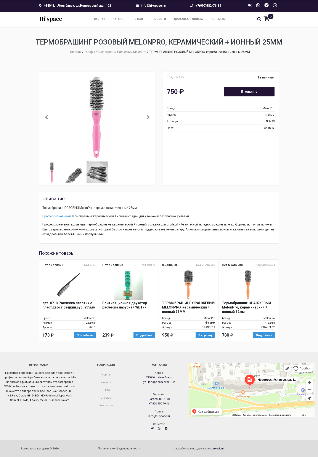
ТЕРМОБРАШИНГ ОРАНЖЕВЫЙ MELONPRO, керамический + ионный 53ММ (188, 307)
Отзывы (106, 397)
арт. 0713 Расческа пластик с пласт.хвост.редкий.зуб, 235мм (68, 305)
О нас (139, 19)
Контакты (218, 19)
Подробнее (85, 335)
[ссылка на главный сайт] (51, 19)
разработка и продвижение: (199, 448)
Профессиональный (56, 216)
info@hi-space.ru (153, 5)
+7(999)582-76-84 (208, 5)
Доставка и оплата (188, 19)
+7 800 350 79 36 (159, 403)
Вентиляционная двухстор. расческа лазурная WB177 (125, 305)
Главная (99, 19)
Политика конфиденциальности (119, 448)
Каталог (119, 19)
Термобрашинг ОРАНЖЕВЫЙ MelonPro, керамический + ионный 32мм (246, 307)
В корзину (249, 91)
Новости (159, 19)
